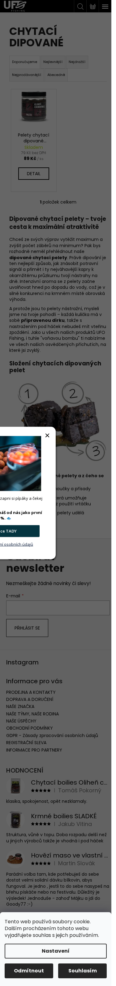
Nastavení (56, 950)
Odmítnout (29, 970)
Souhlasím (82, 970)
